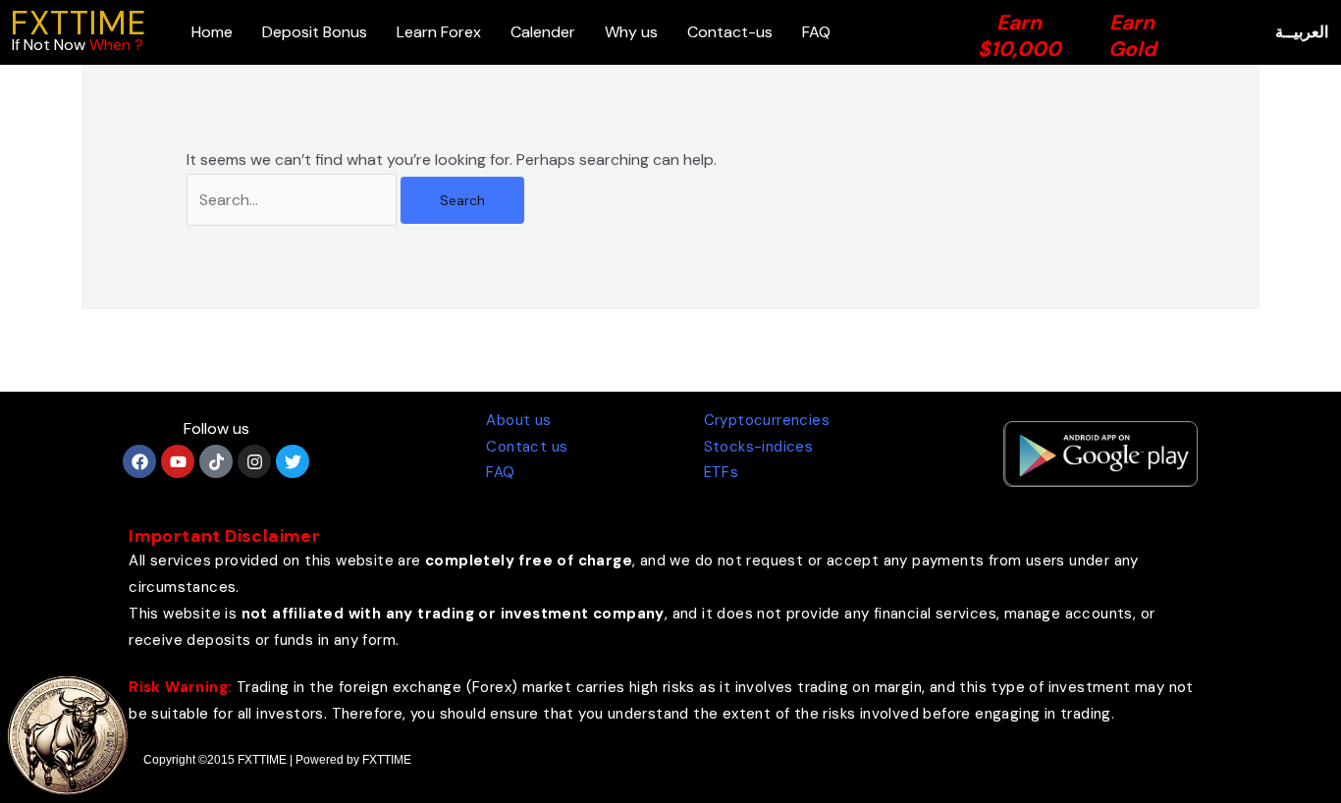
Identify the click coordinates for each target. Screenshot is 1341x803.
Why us (631, 32)
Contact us (526, 446)
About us (518, 420)
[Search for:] (294, 199)
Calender (542, 32)
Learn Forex (439, 32)
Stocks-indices (759, 446)
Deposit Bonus (314, 32)
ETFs (721, 472)
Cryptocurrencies (767, 420)
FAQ (816, 32)
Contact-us (730, 32)
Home (212, 32)
